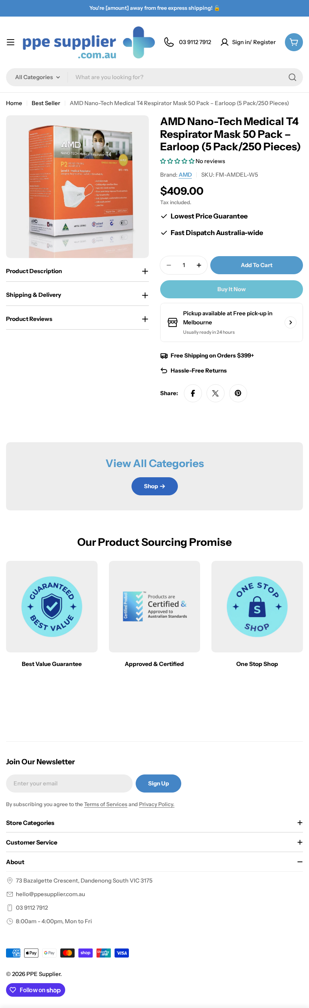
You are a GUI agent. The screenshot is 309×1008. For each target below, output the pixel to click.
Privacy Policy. (156, 804)
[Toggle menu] (10, 42)
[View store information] (291, 322)
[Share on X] (216, 393)
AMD (185, 174)
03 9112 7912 (32, 907)
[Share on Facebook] (193, 393)
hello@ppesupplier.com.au (50, 894)
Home (14, 103)
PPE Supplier (43, 973)
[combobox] (154, 77)
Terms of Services (105, 804)
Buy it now (231, 289)
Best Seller (46, 103)
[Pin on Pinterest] (238, 393)
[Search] (292, 77)
